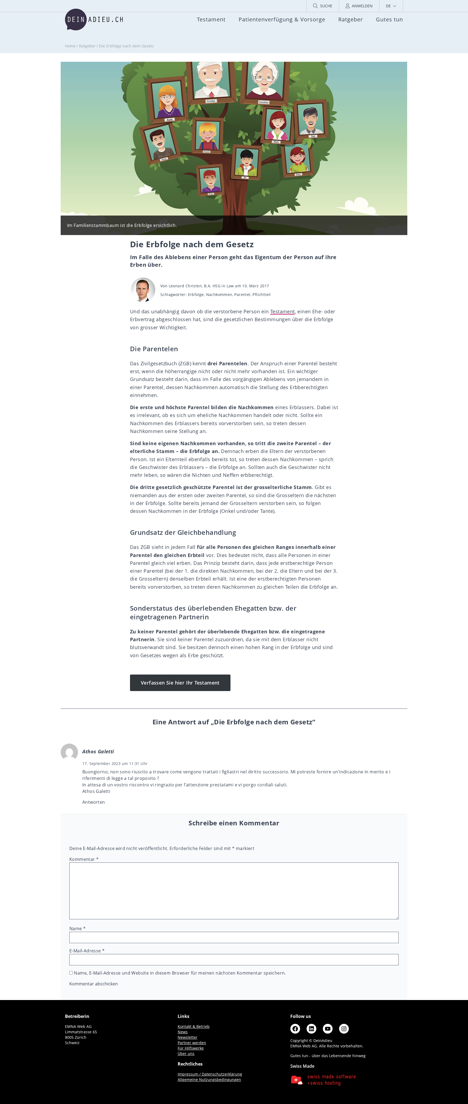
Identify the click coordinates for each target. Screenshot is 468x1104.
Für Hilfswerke (191, 1048)
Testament (282, 311)
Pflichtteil (261, 294)
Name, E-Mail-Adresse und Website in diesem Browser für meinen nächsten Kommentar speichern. (180, 973)
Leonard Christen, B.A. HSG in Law (201, 285)
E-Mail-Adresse (87, 951)
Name (77, 929)
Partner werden (192, 1042)
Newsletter (187, 1037)
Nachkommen (219, 294)
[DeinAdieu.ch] (94, 19)
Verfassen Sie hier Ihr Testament (180, 682)
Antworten (93, 802)
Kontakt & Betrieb (194, 1026)
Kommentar (84, 859)
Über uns (186, 1053)
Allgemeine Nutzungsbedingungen (209, 1079)
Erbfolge (196, 294)
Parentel (242, 294)
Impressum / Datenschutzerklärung (210, 1074)
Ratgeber (87, 45)
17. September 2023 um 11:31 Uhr (115, 763)
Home (70, 45)
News (183, 1031)
